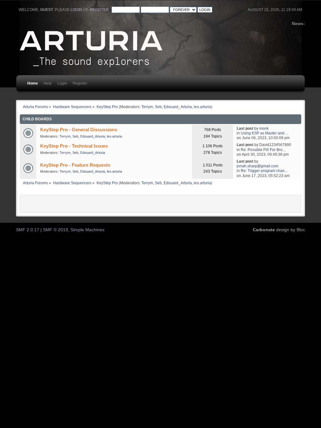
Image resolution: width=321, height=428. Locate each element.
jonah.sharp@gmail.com (257, 166)
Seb (158, 107)
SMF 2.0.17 (27, 229)
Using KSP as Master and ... (264, 133)
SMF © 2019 (55, 229)
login (76, 10)
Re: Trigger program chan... (264, 171)
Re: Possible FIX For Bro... (263, 150)
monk (264, 128)
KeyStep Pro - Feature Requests (75, 165)
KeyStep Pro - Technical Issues (74, 146)
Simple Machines (87, 229)
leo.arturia (202, 107)
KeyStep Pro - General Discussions (78, 129)
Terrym (147, 107)
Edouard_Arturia (178, 107)
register (99, 10)
